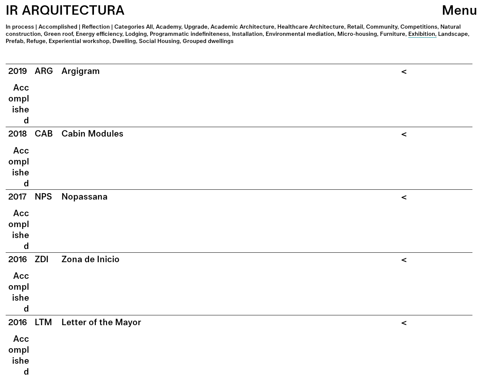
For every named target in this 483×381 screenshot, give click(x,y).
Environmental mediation (300, 33)
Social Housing (159, 41)
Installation (247, 33)
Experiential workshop (79, 41)
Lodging (136, 33)
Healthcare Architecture (310, 26)
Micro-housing (357, 33)
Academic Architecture (242, 26)
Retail (355, 26)
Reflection (96, 26)
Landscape (453, 33)
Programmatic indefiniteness (189, 33)
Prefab (14, 41)
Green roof (58, 33)
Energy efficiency (99, 33)
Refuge (36, 41)
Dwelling (124, 41)
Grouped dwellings (208, 41)
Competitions (418, 26)
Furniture (392, 33)
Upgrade (196, 26)
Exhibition (421, 33)
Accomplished (57, 26)
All (149, 26)
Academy (168, 26)
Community (381, 26)
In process (20, 26)
